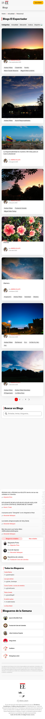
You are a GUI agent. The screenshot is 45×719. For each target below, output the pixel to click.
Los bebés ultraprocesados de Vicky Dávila (16, 521)
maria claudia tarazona (11, 71)
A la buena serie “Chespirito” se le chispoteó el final (18, 513)
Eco (25, 342)
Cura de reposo (13, 550)
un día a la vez (34, 342)
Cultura (30, 25)
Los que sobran (9, 579)
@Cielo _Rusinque (11, 581)
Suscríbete (38, 3)
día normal (18, 342)
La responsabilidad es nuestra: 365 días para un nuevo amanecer (20, 153)
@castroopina (10, 575)
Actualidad (11, 14)
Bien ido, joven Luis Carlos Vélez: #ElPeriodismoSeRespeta (12, 530)
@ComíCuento (10, 588)
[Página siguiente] (29, 399)
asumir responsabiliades (22, 121)
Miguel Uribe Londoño (27, 71)
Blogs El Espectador (15, 19)
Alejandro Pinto (8, 497)
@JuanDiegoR (10, 595)
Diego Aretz (12, 640)
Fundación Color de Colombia (19, 559)
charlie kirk (18, 68)
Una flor (6, 242)
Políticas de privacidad (18, 706)
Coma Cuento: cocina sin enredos (14, 586)
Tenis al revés (8, 592)
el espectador (8, 393)
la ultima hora (19, 393)
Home (4, 14)
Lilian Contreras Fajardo (16, 633)
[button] (42, 25)
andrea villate (8, 68)
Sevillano (11, 648)
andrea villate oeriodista (22, 390)
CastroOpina (8, 572)
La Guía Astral (8, 606)
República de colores (15, 557)
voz (5, 345)
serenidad (28, 297)
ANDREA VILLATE (15, 60)
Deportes (37, 25)
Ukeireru (6, 283)
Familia (26, 68)
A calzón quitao (9, 599)
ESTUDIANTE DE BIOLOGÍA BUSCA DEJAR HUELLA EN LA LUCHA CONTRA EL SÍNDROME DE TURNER (19, 503)
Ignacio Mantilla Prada (15, 618)
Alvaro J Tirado (8, 507)
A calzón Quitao (10, 602)
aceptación (7, 297)
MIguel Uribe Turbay (10, 211)
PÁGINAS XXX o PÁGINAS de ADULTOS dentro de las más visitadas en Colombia (20, 493)
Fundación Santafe (20, 208)
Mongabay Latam (14, 656)
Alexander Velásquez (9, 515)
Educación (23, 25)
